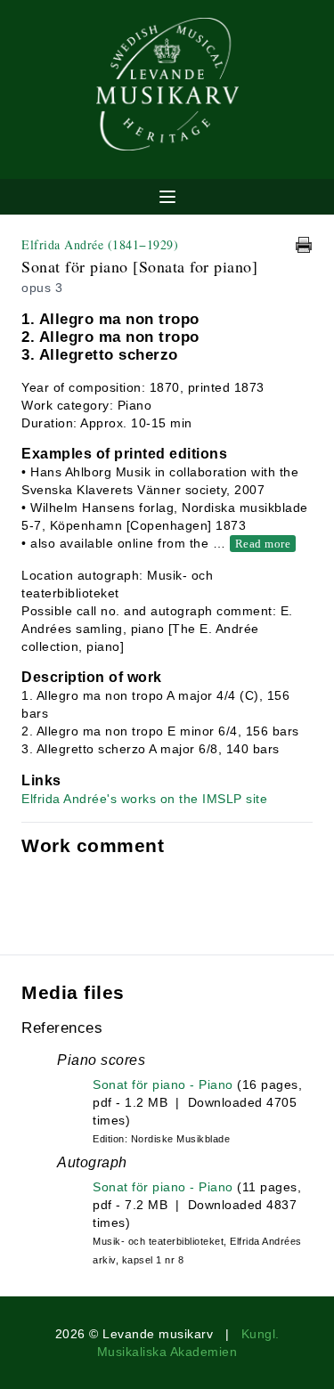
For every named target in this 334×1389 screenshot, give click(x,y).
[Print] (304, 245)
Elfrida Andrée (99, 244)
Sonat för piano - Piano (163, 1084)
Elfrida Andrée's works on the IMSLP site (144, 799)
